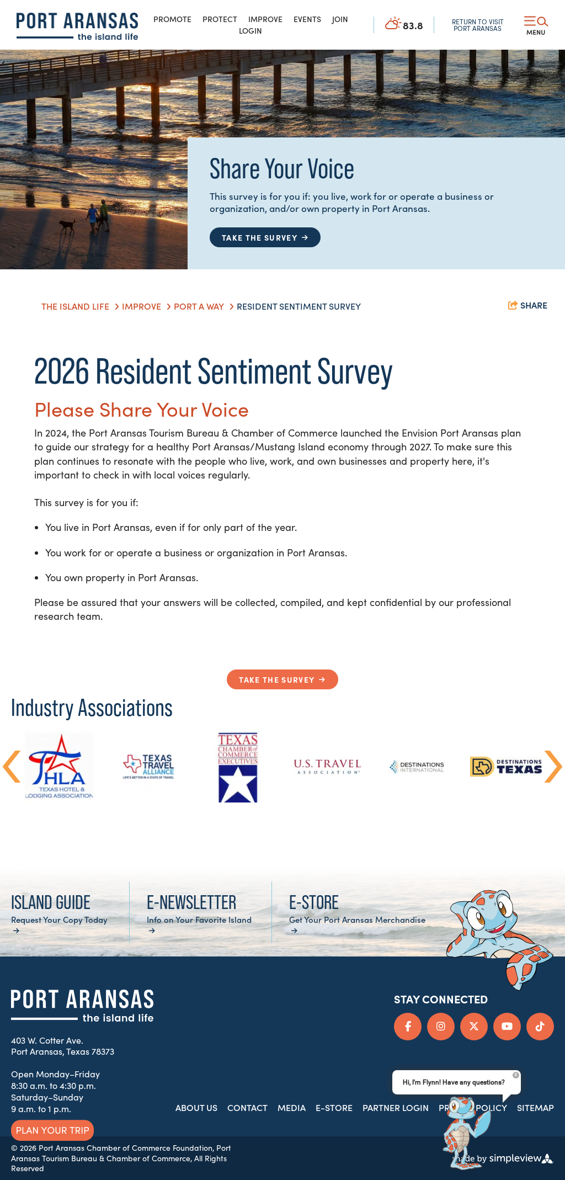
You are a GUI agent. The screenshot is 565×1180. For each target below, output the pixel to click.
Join (340, 18)
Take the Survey (277, 679)
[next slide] (554, 767)
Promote (172, 18)
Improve (265, 18)
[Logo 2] (77, 26)
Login (250, 30)
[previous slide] (12, 767)
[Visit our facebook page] (408, 1026)
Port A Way (200, 306)
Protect (219, 18)
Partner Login (396, 1107)
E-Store (334, 1107)
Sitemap (535, 1107)
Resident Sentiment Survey (300, 306)
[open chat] (463, 1134)
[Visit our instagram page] (441, 1026)
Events (307, 18)
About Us (196, 1107)
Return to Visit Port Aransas (478, 24)
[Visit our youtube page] (507, 1026)
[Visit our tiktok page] (540, 1026)
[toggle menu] (536, 25)
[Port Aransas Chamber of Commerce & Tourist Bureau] (82, 1006)
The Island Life (76, 306)
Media (292, 1107)
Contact (247, 1107)
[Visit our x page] (474, 1026)
